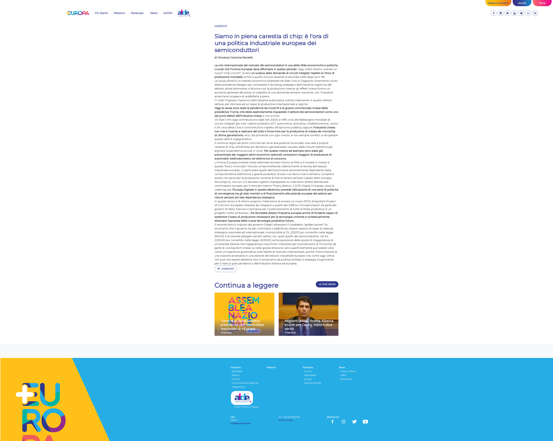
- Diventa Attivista (312, 383)
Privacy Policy (286, 420)
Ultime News (327, 284)
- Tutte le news (347, 371)
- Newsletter (345, 379)
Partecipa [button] (137, 13)
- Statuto (235, 375)
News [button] (155, 13)
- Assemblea (309, 375)
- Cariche (235, 379)
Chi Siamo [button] (101, 13)
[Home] (77, 13)
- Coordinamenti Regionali (244, 383)
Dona (542, 3)
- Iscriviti (307, 371)
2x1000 (167, 13)
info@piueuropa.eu (240, 423)
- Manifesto (236, 371)
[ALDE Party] (183, 13)
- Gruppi (307, 379)
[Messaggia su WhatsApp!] (528, 13)
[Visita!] (494, 13)
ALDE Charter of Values (246, 407)
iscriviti (522, 3)
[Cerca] (535, 13)
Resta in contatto (498, 3)
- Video (342, 375)
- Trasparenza (237, 387)
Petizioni (119, 13)
